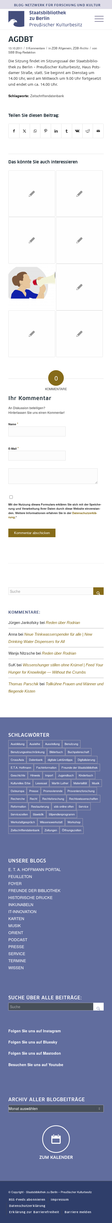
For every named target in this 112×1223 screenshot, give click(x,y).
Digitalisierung (86, 759)
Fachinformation (46, 767)
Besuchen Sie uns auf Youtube (35, 1064)
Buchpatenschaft (78, 752)
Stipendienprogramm (62, 814)
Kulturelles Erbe (20, 783)
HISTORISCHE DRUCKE (30, 897)
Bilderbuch (56, 752)
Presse (33, 791)
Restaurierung (40, 806)
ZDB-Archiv (81, 48)
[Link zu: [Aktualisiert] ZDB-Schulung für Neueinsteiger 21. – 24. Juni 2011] (31, 240)
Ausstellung (52, 744)
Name (13, 423)
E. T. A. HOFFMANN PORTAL (34, 869)
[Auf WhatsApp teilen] (35, 131)
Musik (95, 783)
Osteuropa (17, 791)
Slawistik (38, 814)
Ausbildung (17, 744)
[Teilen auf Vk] (77, 131)
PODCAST (17, 939)
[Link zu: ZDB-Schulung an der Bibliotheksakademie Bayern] (31, 333)
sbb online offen (64, 806)
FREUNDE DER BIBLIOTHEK (34, 890)
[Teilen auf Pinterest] (45, 131)
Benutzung (71, 744)
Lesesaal (41, 783)
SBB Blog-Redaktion (21, 52)
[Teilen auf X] (25, 131)
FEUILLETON (20, 876)
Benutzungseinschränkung (28, 752)
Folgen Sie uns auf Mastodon (34, 1053)
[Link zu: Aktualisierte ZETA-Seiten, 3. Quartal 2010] (79, 240)
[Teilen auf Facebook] (14, 131)
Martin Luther (60, 783)
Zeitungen (51, 830)
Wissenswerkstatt (51, 822)
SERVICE (16, 953)
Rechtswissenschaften (83, 798)
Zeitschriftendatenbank (47, 96)
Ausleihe (34, 744)
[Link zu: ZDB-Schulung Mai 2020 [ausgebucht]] (79, 333)
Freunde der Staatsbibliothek (79, 767)
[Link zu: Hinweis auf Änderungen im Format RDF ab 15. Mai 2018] (79, 193)
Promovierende (53, 791)
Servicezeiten (19, 814)
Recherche (18, 798)
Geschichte (18, 775)
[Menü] (96, 19)
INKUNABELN (20, 904)
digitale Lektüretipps (60, 759)
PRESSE (16, 946)
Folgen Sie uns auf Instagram (34, 1030)
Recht (33, 798)
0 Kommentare (35, 48)
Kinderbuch (86, 775)
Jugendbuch (66, 775)
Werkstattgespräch (23, 822)
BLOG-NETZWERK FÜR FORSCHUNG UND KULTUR (57, 5)
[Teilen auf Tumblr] (66, 131)
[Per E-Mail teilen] (98, 131)
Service (83, 806)
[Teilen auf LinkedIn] (56, 131)
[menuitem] (57, 5)
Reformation (18, 806)
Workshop (73, 822)
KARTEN (16, 918)
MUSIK (14, 925)
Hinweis (35, 775)
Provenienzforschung (81, 791)
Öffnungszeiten (71, 830)
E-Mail (13, 448)
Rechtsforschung (53, 798)
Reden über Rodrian (63, 622)
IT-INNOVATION (22, 911)
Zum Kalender (56, 1157)
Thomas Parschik (23, 684)
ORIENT (15, 932)
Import (49, 775)
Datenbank (36, 759)
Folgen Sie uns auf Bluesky (32, 1042)
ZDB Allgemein (61, 48)
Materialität (80, 783)
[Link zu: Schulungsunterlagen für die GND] (79, 287)
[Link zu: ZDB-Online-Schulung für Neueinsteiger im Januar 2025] (31, 287)
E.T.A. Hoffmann (21, 767)
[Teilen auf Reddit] (88, 131)
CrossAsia (17, 759)
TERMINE (17, 960)
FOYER (15, 883)
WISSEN (16, 967)
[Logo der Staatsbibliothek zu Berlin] (46, 19)
